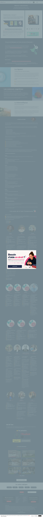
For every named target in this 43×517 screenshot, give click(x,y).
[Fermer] (42, 515)
